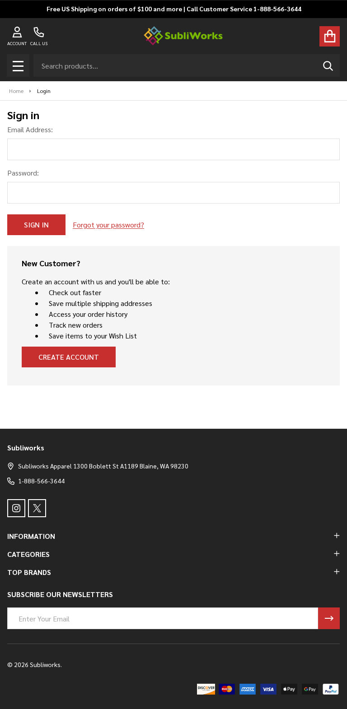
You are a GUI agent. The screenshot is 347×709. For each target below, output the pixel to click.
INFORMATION (31, 536)
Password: (23, 172)
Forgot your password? (108, 224)
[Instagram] (16, 508)
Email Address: (30, 129)
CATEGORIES (28, 554)
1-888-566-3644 (41, 481)
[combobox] (186, 65)
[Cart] (329, 36)
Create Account (68, 356)
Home (16, 90)
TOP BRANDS (29, 572)
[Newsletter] (329, 618)
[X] (37, 508)
